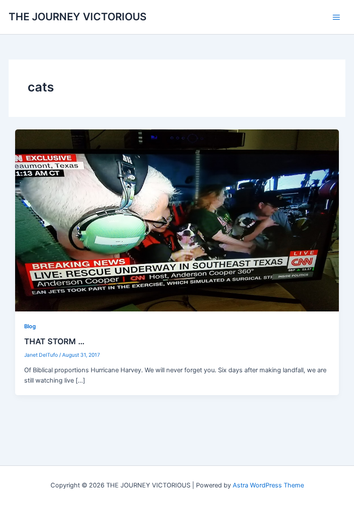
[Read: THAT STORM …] (177, 220)
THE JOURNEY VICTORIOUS (77, 16)
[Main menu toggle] (336, 17)
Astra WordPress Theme (268, 485)
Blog (30, 326)
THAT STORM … (54, 341)
